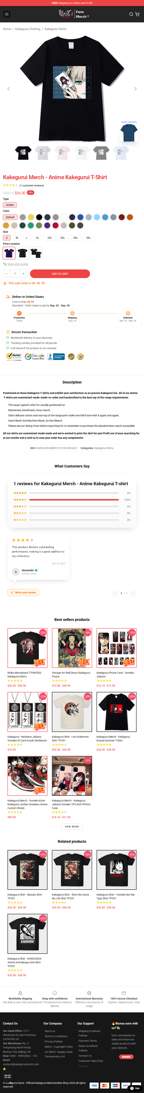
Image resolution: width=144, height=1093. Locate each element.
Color (6, 210)
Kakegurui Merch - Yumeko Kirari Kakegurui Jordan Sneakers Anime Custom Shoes (27, 804)
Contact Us (85, 1055)
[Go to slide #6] (121, 153)
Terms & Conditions (56, 1036)
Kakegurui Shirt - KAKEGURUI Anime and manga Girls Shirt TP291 (24, 962)
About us (50, 1031)
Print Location (11, 243)
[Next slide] (135, 89)
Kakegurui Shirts (55, 29)
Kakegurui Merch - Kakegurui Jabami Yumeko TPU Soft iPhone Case (71, 804)
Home (7, 29)
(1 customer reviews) (32, 185)
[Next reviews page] (133, 593)
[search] (131, 14)
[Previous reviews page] (115, 593)
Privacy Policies (54, 1041)
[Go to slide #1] (23, 153)
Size (5, 231)
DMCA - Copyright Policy (59, 1046)
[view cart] (137, 14)
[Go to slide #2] (43, 153)
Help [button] (137, 1088)
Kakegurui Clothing (27, 29)
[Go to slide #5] (101, 153)
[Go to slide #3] (62, 153)
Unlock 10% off (7, 1076)
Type (6, 198)
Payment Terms (88, 1040)
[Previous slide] (9, 89)
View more (72, 826)
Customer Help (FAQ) (91, 1060)
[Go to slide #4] (82, 153)
